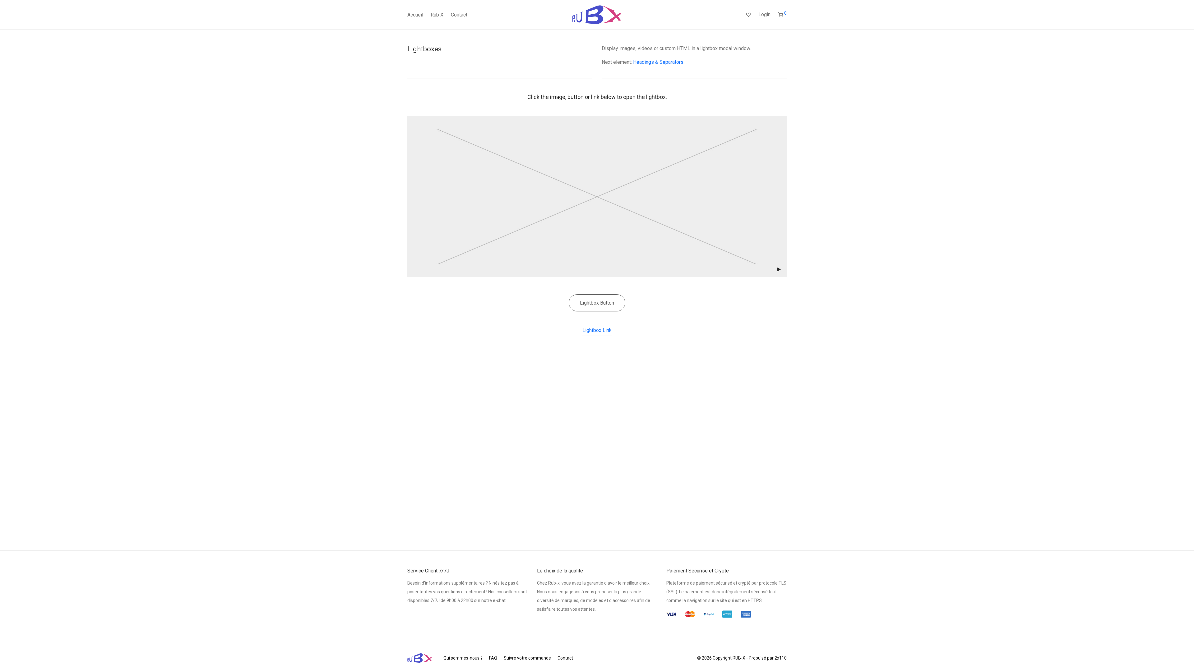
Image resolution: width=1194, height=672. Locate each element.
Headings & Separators (658, 62)
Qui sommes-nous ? (463, 658)
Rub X (437, 15)
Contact (459, 15)
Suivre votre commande (527, 658)
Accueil (415, 15)
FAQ (493, 658)
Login (764, 14)
